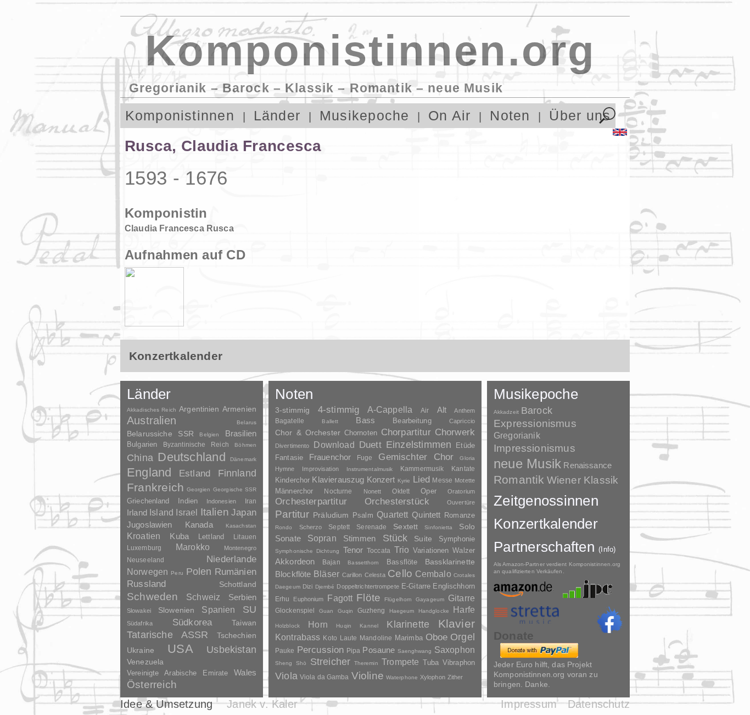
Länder (277, 115)
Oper (428, 491)
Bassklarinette (450, 561)
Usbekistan (231, 649)
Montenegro (240, 548)
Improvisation (320, 468)
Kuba (179, 536)
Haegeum (402, 611)
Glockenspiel (295, 610)
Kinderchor (292, 480)
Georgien (199, 489)
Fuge (365, 458)
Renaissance (587, 465)
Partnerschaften (555, 547)
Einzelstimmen (418, 444)
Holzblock (287, 626)
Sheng (283, 663)
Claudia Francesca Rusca (179, 228)
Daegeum (287, 587)
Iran (250, 501)
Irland (137, 512)
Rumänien (235, 571)
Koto (330, 638)
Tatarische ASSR (168, 634)
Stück (395, 538)
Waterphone (402, 677)
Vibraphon (459, 662)
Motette (465, 480)
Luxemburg (144, 548)
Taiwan (244, 622)
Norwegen (147, 572)
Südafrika (140, 623)
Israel (187, 512)
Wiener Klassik (583, 480)
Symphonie (457, 539)
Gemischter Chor (416, 457)
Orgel (462, 636)
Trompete (400, 662)
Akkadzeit (506, 412)
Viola (286, 675)
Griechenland (148, 501)
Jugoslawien (149, 524)
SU (249, 609)
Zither (455, 677)
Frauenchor (330, 457)
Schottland (237, 584)
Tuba (431, 662)
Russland (146, 584)
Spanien (218, 609)
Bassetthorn (363, 562)
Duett (370, 444)
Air (425, 410)
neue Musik (527, 463)
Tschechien (236, 635)
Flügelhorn (398, 599)
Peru (177, 573)
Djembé (325, 587)
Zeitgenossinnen (546, 500)
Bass (365, 420)
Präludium (331, 515)
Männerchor (294, 491)
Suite (423, 538)
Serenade (371, 527)
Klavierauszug (338, 479)
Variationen (431, 550)
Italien (214, 512)
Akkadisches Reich (151, 410)
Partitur (292, 514)
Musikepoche (365, 115)
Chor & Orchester (307, 432)
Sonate (288, 538)
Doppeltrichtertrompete (368, 586)
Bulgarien (142, 444)
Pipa (353, 651)
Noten (510, 115)
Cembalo (433, 574)
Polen (199, 571)
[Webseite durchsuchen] (607, 116)
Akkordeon (295, 561)
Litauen (244, 537)
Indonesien (221, 501)
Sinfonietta (438, 527)
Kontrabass (298, 637)
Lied (421, 479)
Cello (400, 573)
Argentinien (199, 408)
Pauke (285, 651)
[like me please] (609, 620)
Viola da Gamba (324, 677)
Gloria (467, 458)
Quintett (426, 514)
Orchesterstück (397, 501)
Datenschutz (599, 704)
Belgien (209, 434)
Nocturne (338, 491)
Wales (245, 672)
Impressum (529, 704)
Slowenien (176, 610)
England (149, 472)
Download (334, 445)
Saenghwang (415, 651)
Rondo (284, 527)
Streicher (330, 661)
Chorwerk (455, 432)
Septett (339, 527)
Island (161, 512)
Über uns (580, 115)
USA (180, 649)
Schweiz (203, 597)
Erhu (282, 598)
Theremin (366, 663)
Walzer (463, 551)
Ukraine (140, 650)
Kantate (463, 469)
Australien (151, 420)
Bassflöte (402, 562)
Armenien (239, 408)
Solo (467, 526)
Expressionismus (535, 423)
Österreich (152, 684)
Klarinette (408, 624)
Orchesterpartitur (311, 501)
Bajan (331, 562)
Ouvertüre (461, 502)
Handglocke (433, 611)
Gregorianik (517, 435)
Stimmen (359, 538)
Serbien (242, 597)
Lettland (211, 537)
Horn (318, 624)
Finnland (237, 473)
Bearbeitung (412, 421)
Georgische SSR (234, 489)
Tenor (353, 550)
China (140, 457)
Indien (188, 501)
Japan (243, 512)
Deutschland (191, 457)
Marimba (409, 638)
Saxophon (454, 650)
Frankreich (155, 487)
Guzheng (371, 610)
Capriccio (462, 421)
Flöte (368, 597)
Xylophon (432, 677)
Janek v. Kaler (262, 704)
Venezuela (145, 661)
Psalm (362, 515)
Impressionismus (534, 448)
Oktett (401, 491)
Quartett (392, 514)
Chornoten (360, 433)
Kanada (199, 524)
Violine (367, 675)
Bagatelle (289, 421)
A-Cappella (390, 409)
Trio (402, 550)
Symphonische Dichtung (307, 551)
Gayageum (430, 599)
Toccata (378, 551)
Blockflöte (293, 574)
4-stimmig (339, 409)
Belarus (246, 422)
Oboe (437, 637)
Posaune (378, 650)
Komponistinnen (179, 115)
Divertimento (292, 445)
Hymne (285, 468)
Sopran (322, 538)
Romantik (519, 479)
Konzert (381, 479)
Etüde (465, 446)
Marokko (193, 547)
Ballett (330, 421)
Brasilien (240, 433)
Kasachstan (241, 526)
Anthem (464, 410)
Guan (326, 611)
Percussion (320, 649)
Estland (194, 473)
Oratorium (461, 491)
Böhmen (245, 445)
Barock (536, 410)
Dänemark (243, 459)
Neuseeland (145, 560)
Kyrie (404, 481)
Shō (301, 663)
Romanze (459, 515)
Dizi (307, 586)
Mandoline (376, 637)
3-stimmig (292, 410)
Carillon (352, 575)
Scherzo (310, 527)
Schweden (152, 596)
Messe (442, 480)
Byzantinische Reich (196, 444)
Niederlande (231, 559)
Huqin (343, 626)
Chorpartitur (406, 432)
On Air (449, 115)
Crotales (464, 575)
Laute (348, 638)
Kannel (369, 626)
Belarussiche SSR (160, 433)
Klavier (456, 623)
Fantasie (289, 457)
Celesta (375, 575)
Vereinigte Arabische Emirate (177, 673)
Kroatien (143, 536)
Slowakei (139, 610)
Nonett (372, 491)
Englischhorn (454, 586)
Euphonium (308, 599)
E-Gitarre (415, 586)
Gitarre (461, 598)
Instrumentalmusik (369, 469)
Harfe (464, 609)
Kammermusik (422, 468)
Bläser (326, 574)
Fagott (339, 598)
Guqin (345, 611)
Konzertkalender (546, 523)
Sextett (405, 527)
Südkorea (192, 622)
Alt (441, 410)
